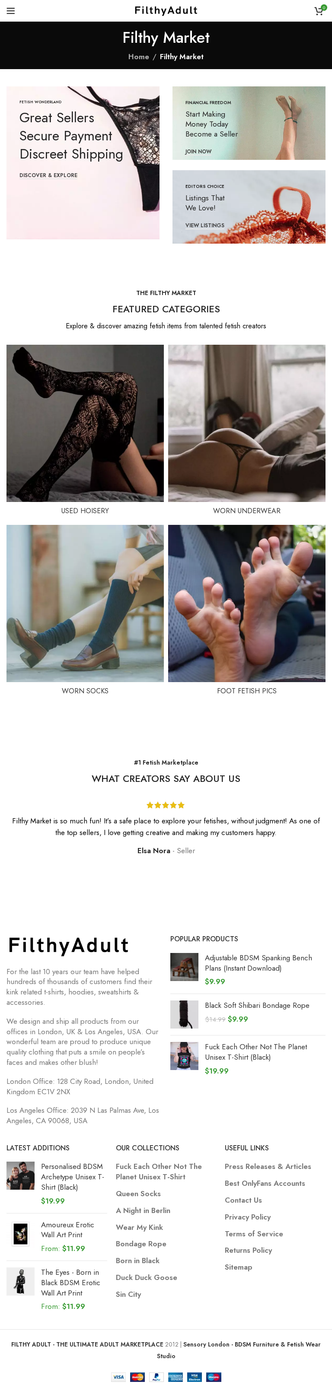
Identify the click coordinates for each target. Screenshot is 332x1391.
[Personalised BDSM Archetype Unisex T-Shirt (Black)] (20, 1184)
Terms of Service (254, 1234)
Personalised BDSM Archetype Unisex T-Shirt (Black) (72, 1177)
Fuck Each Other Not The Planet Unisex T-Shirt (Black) (256, 1052)
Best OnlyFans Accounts (265, 1183)
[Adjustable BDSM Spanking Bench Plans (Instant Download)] (184, 970)
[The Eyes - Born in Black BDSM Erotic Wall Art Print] (20, 1289)
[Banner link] (83, 162)
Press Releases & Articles (268, 1167)
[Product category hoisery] (85, 432)
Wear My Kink (139, 1227)
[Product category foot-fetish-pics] (247, 612)
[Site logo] (166, 10)
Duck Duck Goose (146, 1278)
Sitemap (238, 1267)
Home (138, 56)
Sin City (128, 1294)
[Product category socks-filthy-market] (85, 612)
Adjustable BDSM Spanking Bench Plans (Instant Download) (258, 963)
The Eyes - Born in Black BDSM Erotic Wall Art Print (70, 1282)
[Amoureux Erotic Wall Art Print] (20, 1237)
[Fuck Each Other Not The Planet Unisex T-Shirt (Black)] (184, 1059)
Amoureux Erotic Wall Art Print (67, 1230)
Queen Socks (138, 1194)
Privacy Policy (248, 1217)
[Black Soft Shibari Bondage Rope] (184, 1014)
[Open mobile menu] (10, 10)
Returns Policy (248, 1250)
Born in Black (138, 1261)
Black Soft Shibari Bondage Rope (257, 1005)
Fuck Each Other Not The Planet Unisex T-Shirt (159, 1172)
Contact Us (243, 1200)
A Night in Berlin (143, 1211)
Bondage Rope (141, 1244)
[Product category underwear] (247, 432)
